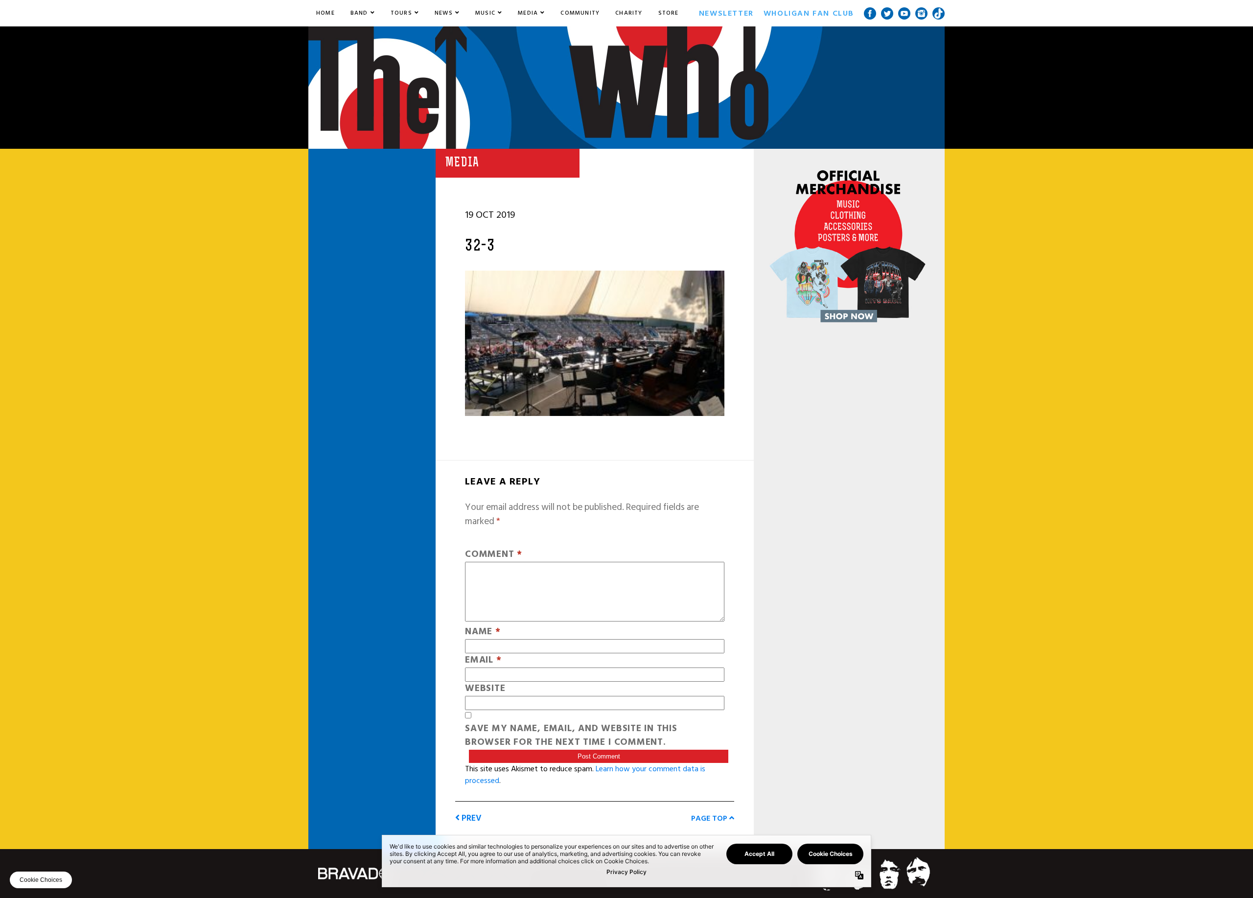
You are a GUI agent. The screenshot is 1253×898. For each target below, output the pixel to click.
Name (483, 632)
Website (485, 689)
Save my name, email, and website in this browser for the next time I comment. (571, 736)
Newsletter (726, 13)
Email (483, 660)
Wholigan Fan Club (809, 13)
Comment (493, 555)
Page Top (710, 818)
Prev (471, 818)
